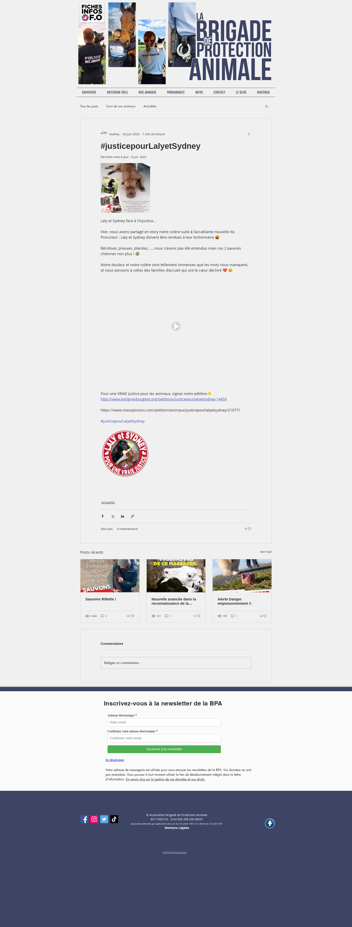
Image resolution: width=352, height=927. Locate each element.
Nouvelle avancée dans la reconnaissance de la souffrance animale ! (174, 601)
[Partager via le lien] (132, 516)
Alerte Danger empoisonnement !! (234, 601)
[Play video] (176, 326)
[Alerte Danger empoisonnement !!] (242, 575)
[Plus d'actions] (248, 134)
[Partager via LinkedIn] (122, 516)
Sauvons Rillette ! (100, 599)
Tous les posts (89, 106)
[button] (266, 106)
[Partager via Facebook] (102, 516)
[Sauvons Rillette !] (109, 575)
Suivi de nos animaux (120, 106)
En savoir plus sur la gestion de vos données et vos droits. (165, 779)
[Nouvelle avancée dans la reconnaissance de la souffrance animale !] (176, 575)
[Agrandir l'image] (125, 188)
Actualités (149, 106)
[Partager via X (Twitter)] (112, 516)
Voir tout (266, 552)
